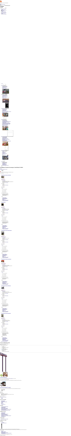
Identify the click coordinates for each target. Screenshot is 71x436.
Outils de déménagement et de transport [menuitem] (5, 139)
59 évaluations (6, 266)
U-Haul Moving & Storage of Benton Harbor (6, 230)
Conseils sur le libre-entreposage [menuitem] (5, 125)
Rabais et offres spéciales (3, 416)
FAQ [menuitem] (2, 154)
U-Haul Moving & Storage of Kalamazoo (6, 285)
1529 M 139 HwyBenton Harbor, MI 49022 (3, 236)
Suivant (2, 341)
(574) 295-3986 (3, 208)
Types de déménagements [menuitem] (4, 153)
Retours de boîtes (3, 350)
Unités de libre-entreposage (3, 409)
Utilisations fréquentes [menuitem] (4, 110)
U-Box (6, 108)
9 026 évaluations (6, 293)
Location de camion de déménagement (4, 406)
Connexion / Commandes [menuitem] (3, 11)
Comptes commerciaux (3, 412)
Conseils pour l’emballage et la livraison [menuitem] (6, 111)
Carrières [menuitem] (2, 9)
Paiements (2, 402)
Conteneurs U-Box (4, 227)
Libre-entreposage (4, 255)
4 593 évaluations (6, 239)
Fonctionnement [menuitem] (3, 152)
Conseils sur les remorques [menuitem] (4, 87)
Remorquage (2, 94)
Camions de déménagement (4, 254)
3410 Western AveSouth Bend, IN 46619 (3, 179)
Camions (3, 346)
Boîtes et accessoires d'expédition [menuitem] (5, 138)
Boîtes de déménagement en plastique (5, 351)
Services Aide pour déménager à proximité (5, 387)
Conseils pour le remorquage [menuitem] (4, 96)
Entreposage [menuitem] (2, 119)
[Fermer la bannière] (0, 0)
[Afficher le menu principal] (0, 5)
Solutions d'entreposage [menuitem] (4, 140)
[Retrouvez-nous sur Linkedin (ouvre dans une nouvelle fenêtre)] (1, 426)
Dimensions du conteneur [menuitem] (4, 112)
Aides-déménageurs (6, 150)
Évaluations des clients (3, 404)
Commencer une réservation (4, 95)
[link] (6, 6)
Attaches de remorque (4, 197)
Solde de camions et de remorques (5, 228)
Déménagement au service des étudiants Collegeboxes (6, 415)
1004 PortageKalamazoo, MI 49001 (3, 290)
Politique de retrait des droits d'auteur (4, 432)
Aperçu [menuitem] (3, 151)
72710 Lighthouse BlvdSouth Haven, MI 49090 (3, 263)
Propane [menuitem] (2, 161)
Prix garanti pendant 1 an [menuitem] (4, 120)
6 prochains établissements (5, 341)
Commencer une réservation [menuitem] (4, 86)
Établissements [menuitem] (3, 10)
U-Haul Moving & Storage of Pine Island (6, 313)
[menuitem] (7, 95)
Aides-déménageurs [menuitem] (3, 150)
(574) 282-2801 (3, 180)
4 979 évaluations (6, 182)
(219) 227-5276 (3, 319)
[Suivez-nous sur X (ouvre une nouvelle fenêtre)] (1, 427)
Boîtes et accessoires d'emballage (10, 136)
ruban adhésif (6, 378)
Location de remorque (3, 407)
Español (2, 398)
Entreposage (5, 119)
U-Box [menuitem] (3, 108)
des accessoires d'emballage (10, 378)
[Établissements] (2, 7)
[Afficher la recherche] (1, 7)
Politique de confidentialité (3, 431)
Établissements (3, 433)
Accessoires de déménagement (5, 200)
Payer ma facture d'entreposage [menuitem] (5, 124)
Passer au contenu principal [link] (2, 4)
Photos (3, 178)
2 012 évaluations (6, 321)
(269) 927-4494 (3, 237)
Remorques (5, 85)
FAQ (1, 403)
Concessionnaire (2, 422)
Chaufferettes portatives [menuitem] (4, 164)
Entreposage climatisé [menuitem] (4, 122)
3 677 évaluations (6, 210)
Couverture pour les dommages (4, 414)
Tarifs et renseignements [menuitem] (4, 109)
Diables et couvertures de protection (4, 408)
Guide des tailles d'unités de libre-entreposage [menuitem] (6, 123)
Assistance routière (3, 401)
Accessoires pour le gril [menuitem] (4, 163)
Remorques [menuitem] (2, 85)
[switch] (35, 170)
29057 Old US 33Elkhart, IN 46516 (3, 207)
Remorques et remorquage (4, 198)
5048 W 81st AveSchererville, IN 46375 (3, 318)
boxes (4, 378)
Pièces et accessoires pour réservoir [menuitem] (5, 165)
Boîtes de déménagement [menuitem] (4, 137)
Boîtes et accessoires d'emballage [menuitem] (4, 136)
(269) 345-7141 (3, 291)
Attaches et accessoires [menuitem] (4, 88)
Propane (3, 199)
